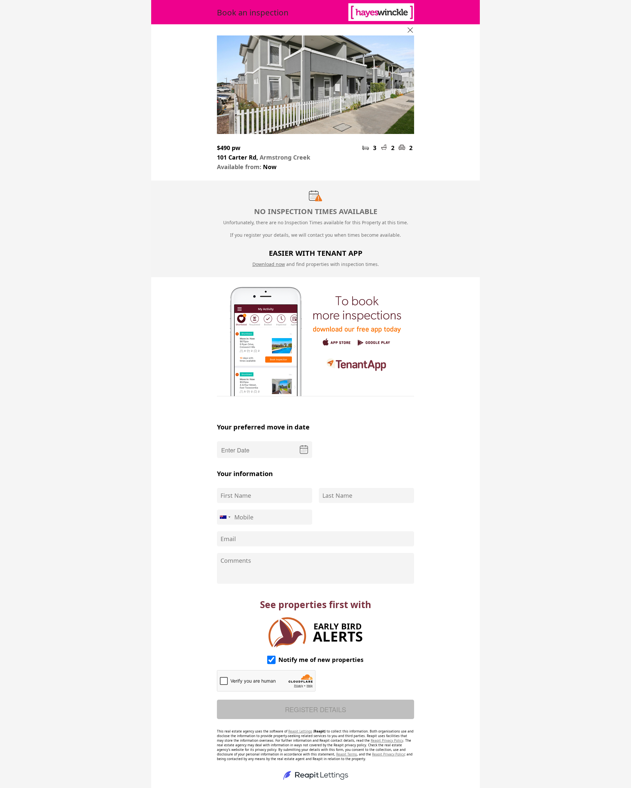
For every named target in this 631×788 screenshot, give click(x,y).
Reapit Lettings (300, 731)
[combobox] (224, 517)
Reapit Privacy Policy (387, 740)
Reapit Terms (346, 754)
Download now (268, 264)
